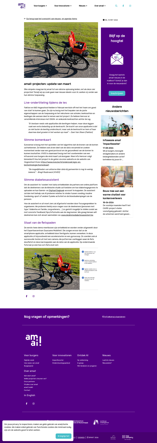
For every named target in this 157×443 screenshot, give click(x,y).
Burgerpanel (28, 366)
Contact (27, 390)
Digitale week (29, 360)
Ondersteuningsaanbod (61, 363)
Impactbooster (58, 360)
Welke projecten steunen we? (35, 379)
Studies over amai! (31, 384)
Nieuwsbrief (107, 363)
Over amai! (99, 6)
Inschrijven (117, 93)
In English (29, 395)
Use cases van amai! (31, 363)
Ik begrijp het (63, 436)
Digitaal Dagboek (56, 190)
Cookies (81, 438)
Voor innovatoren (62, 6)
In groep (80, 363)
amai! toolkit (28, 387)
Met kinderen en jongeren (87, 366)
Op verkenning (82, 360)
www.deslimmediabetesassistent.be (77, 215)
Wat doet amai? (30, 376)
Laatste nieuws (108, 360)
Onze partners (29, 381)
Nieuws (82, 6)
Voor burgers (39, 6)
